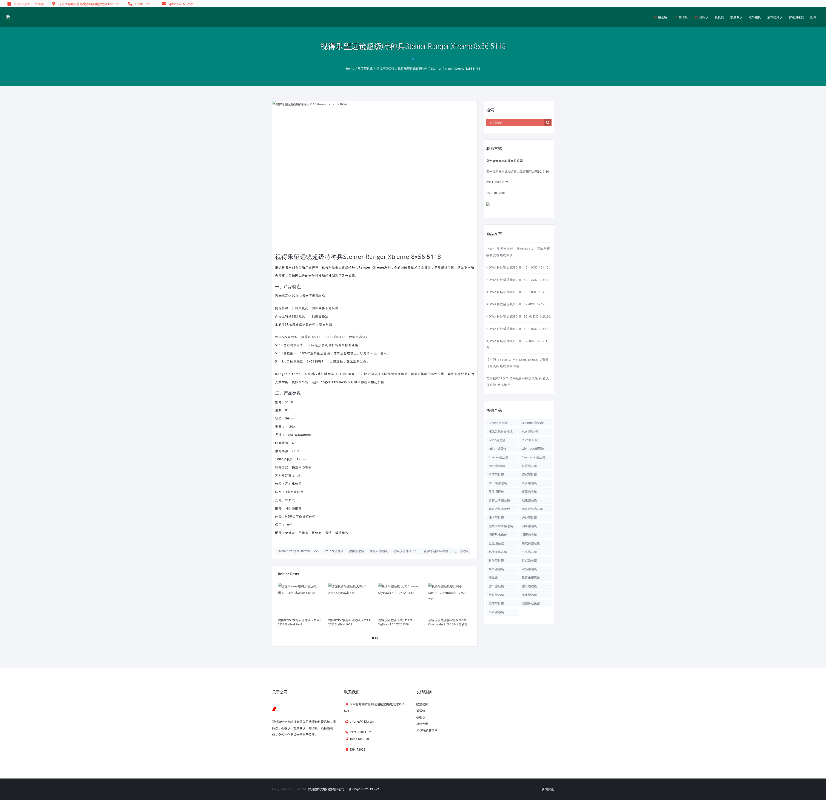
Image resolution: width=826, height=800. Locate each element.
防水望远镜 (529, 595)
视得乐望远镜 (379, 551)
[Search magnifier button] (548, 122)
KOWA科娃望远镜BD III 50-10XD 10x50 (517, 292)
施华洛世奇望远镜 (501, 526)
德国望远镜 (356, 551)
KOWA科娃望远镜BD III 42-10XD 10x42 (517, 267)
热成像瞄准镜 (498, 552)
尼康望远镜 (529, 500)
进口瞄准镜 (529, 586)
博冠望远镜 (529, 474)
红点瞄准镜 (529, 560)
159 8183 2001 (360, 739)
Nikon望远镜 (497, 449)
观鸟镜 (493, 578)
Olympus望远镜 (533, 449)
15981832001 (496, 193)
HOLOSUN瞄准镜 (501, 431)
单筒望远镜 (496, 474)
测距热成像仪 (498, 535)
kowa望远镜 (530, 431)
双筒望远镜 (529, 483)
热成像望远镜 (531, 543)
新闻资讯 (548, 789)
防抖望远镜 (496, 595)
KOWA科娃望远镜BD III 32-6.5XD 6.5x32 (518, 316)
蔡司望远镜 (496, 569)
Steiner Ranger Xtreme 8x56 (298, 551)
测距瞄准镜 (529, 535)
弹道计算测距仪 (499, 509)
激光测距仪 (496, 543)
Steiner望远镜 (334, 551)
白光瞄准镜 (529, 552)
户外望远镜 (529, 517)
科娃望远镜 (496, 560)
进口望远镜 (461, 551)
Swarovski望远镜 (534, 457)
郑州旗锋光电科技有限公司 (326, 789)
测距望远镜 (529, 526)
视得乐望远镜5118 (405, 551)
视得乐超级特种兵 (436, 551)
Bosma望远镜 (498, 423)
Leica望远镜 (497, 440)
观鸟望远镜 (529, 569)
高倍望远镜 (496, 603)
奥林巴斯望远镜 (499, 500)
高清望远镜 (496, 612)
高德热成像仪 (531, 603)
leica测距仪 (530, 440)
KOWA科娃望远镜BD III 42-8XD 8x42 (515, 304)
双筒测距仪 (496, 492)
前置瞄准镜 (529, 466)
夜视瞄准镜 (529, 492)
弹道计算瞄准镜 (532, 509)
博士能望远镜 (498, 483)
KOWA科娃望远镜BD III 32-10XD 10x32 (517, 329)
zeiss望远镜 (497, 466)
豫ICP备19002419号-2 (363, 789)
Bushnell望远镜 (533, 423)
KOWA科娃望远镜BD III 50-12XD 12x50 (517, 280)
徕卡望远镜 (496, 517)
